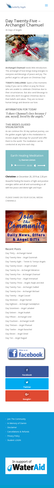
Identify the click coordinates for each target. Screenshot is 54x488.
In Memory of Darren (16, 423)
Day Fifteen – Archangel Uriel (18, 316)
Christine (11, 176)
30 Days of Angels (13, 30)
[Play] (12, 165)
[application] (27, 165)
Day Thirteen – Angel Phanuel (18, 325)
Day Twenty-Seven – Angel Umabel (21, 266)
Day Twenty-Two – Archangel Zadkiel (22, 287)
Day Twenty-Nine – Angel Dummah (21, 257)
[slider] (40, 165)
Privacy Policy (13, 436)
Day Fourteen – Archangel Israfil (19, 321)
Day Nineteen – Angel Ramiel (18, 300)
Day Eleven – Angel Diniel (16, 333)
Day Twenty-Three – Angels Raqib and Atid (24, 282)
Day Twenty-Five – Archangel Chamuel (22, 274)
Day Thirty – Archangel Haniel (18, 253)
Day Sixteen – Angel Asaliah (17, 312)
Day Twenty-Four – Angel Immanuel (21, 278)
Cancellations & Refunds (18, 431)
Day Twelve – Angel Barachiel (18, 329)
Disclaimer (12, 427)
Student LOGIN (14, 440)
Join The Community (16, 419)
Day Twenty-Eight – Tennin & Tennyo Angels (25, 261)
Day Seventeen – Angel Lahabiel (19, 308)
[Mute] (35, 165)
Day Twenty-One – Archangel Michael (22, 291)
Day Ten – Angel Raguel (16, 338)
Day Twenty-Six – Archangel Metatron (22, 270)
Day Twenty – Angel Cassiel (17, 295)
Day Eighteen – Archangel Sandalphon (22, 304)
